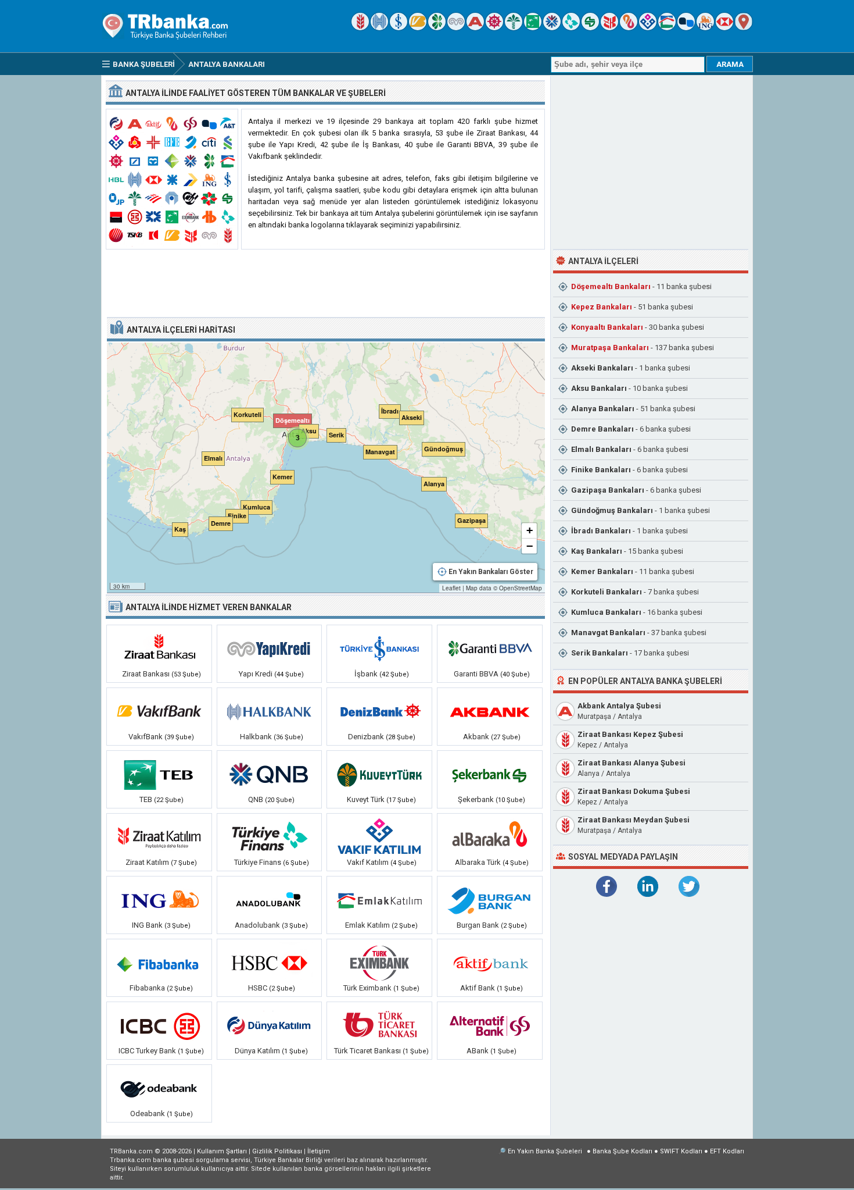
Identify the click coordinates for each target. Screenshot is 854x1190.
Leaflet (451, 588)
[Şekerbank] (590, 27)
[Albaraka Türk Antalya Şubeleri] (489, 837)
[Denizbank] (494, 27)
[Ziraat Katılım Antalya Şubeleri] (159, 837)
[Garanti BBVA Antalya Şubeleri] (489, 648)
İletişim (318, 1151)
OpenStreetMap (520, 588)
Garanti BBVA (476, 673)
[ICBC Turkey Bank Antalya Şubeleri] (159, 1025)
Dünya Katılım (257, 1050)
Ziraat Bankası (146, 673)
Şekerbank (476, 799)
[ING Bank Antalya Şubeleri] (159, 899)
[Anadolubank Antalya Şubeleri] (269, 899)
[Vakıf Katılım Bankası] (647, 27)
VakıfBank (145, 736)
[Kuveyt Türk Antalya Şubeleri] (379, 774)
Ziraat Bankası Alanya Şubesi (631, 762)
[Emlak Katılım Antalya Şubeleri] (379, 899)
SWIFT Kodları (681, 1151)
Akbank (476, 736)
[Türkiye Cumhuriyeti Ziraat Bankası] (360, 27)
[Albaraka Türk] (628, 27)
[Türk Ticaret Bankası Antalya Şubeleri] (379, 1025)
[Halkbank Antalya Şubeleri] (269, 711)
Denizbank (366, 736)
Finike (601, 469)
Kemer (602, 571)
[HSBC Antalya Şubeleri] (269, 962)
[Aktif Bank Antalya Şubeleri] (489, 962)
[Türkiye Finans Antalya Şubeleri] (269, 837)
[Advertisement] (325, 284)
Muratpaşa (610, 347)
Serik (599, 653)
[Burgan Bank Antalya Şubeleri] (489, 899)
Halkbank (256, 736)
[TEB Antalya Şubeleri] (159, 774)
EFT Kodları (727, 1151)
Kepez (601, 306)
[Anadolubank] (686, 27)
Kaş (596, 551)
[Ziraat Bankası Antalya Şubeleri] (159, 648)
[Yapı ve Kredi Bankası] (456, 27)
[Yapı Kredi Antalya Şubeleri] (269, 648)
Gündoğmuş (612, 510)
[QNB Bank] (552, 27)
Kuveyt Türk (366, 799)
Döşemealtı (611, 286)
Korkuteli (606, 591)
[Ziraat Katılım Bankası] (609, 27)
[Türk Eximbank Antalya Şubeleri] (379, 962)
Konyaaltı (607, 327)
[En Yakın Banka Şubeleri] (743, 27)
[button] (311, 428)
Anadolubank (257, 925)
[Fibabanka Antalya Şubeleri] (159, 962)
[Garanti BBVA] (437, 27)
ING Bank (147, 925)
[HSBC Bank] (724, 27)
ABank (478, 1050)
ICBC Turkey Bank (147, 1050)
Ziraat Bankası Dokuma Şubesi (633, 791)
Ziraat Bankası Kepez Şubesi (630, 734)
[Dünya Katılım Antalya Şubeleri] (269, 1025)
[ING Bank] (705, 27)
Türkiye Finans (257, 862)
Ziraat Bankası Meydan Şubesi (633, 819)
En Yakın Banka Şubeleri (545, 1151)
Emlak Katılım (367, 925)
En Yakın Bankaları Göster (490, 572)
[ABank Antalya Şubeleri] (489, 1025)
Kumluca (606, 612)
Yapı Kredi (255, 673)
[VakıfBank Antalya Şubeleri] (159, 711)
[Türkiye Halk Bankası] (379, 27)
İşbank (366, 673)
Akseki (602, 368)
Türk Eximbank (368, 988)
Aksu (599, 388)
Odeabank (147, 1113)
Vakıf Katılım (368, 862)
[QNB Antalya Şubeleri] (269, 774)
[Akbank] (475, 27)
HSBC (257, 988)
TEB (145, 799)
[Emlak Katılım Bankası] (667, 27)
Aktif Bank (477, 988)
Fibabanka (147, 988)
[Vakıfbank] (417, 27)
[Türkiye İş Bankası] (398, 27)
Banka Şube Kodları (622, 1151)
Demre (602, 429)
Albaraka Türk (478, 862)
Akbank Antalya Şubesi (619, 705)
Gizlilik (277, 1151)
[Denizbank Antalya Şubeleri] (379, 711)
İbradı (601, 530)
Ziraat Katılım (147, 862)
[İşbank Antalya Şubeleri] (379, 648)
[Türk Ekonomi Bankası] (532, 27)
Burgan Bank (478, 925)
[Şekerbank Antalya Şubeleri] (489, 774)
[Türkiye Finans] (571, 27)
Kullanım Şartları (222, 1151)
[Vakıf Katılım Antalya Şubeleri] (379, 837)
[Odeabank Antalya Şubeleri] (159, 1088)
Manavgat (608, 632)
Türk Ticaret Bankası (367, 1050)
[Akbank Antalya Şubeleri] (489, 711)
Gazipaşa (607, 490)
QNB (255, 799)
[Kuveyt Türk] (513, 27)
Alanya (602, 408)
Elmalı (601, 449)
